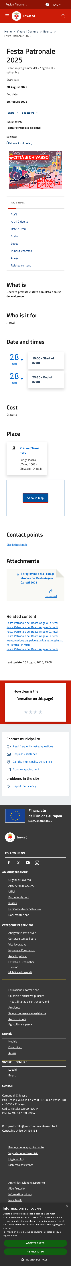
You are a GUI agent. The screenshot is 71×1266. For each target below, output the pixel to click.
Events (47, 31)
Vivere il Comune (28, 31)
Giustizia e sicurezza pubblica (26, 996)
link (15, 1235)
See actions (28, 113)
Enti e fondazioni (18, 897)
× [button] (67, 1206)
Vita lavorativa (17, 944)
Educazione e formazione (23, 990)
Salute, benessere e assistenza (27, 1013)
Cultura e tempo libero (22, 938)
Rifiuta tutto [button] (35, 1251)
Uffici (11, 891)
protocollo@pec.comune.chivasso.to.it (32, 1126)
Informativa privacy (20, 1194)
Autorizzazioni (17, 1019)
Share (11, 113)
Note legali (15, 1200)
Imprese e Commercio (21, 950)
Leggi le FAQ (16, 1159)
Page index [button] (18, 202)
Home (8, 31)
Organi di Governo (19, 880)
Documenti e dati (18, 915)
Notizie (12, 1041)
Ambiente (14, 1007)
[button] (35, 1259)
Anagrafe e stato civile (22, 933)
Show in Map (35, 498)
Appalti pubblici (17, 956)
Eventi (12, 1075)
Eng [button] (55, 5)
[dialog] (35, 1234)
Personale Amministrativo (24, 909)
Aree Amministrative (21, 885)
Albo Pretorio (16, 1188)
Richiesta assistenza (20, 1165)
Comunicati (15, 1047)
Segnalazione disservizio (23, 1153)
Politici (12, 903)
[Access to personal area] (47, 4)
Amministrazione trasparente (26, 1182)
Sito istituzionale (17, 544)
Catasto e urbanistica (21, 962)
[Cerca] (63, 16)
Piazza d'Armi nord (29, 450)
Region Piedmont (16, 4)
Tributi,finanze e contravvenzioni (28, 1001)
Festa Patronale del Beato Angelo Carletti (32, 623)
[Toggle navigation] (7, 16)
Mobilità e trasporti (20, 972)
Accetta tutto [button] (35, 1243)
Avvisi (12, 1053)
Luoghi (12, 1069)
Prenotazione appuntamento (26, 1147)
